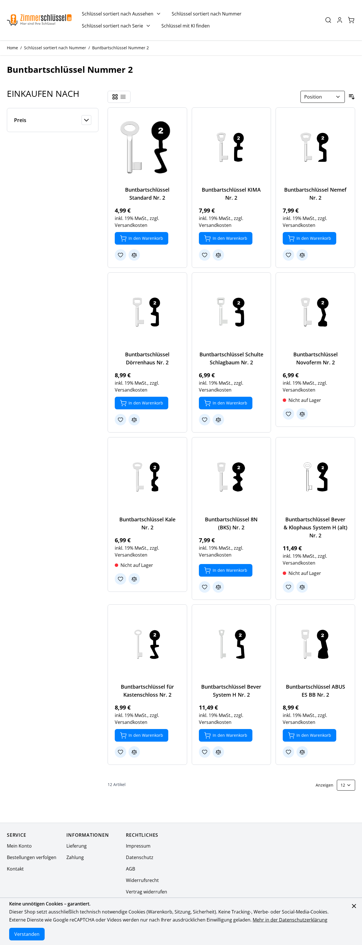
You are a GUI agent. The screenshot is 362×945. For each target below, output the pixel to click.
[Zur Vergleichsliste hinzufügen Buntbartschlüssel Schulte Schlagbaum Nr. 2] (218, 419)
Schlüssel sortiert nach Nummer (207, 14)
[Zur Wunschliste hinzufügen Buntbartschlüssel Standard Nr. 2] (120, 255)
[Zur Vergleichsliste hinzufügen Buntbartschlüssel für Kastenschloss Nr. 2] (134, 752)
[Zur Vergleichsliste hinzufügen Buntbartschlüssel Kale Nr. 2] (134, 579)
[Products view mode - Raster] (115, 96)
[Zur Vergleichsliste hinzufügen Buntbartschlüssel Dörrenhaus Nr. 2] (134, 419)
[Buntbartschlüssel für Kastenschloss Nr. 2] (147, 644)
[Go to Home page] (39, 20)
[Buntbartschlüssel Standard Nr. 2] (147, 147)
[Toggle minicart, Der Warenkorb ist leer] (351, 20)
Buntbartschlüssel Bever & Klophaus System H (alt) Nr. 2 (315, 527)
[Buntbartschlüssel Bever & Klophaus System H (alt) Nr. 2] (315, 477)
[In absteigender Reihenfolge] (351, 96)
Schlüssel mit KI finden (185, 26)
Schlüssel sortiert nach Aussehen (117, 14)
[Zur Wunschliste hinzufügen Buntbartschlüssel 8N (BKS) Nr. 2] (204, 587)
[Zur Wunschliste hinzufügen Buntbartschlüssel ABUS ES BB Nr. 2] (288, 752)
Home (12, 47)
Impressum (138, 846)
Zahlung (75, 857)
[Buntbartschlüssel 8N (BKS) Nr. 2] (231, 477)
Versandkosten (131, 225)
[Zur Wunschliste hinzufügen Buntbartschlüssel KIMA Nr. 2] (204, 255)
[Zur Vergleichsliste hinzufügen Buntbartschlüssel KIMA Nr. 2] (218, 255)
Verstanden (26, 934)
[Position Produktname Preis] (322, 97)
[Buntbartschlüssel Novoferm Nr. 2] (315, 312)
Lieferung (76, 846)
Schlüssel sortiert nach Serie (112, 26)
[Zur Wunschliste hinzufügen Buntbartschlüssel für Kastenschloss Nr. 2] (120, 752)
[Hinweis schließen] (354, 906)
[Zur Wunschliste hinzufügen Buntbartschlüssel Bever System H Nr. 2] (204, 752)
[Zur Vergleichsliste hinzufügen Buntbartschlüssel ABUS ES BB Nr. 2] (302, 752)
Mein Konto (19, 846)
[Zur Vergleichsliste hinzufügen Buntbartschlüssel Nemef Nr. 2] (302, 255)
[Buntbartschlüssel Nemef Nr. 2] (315, 147)
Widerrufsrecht (142, 880)
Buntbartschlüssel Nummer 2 (120, 47)
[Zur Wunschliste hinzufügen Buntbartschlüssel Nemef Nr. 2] (288, 255)
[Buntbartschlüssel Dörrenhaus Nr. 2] (147, 312)
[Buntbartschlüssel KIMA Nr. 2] (231, 147)
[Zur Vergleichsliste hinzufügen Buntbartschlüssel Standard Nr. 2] (134, 255)
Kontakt (15, 869)
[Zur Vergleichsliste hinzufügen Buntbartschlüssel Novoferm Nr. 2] (302, 414)
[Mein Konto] (340, 20)
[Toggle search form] (328, 20)
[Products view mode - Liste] (123, 96)
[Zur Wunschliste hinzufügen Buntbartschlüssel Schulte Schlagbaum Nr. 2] (204, 419)
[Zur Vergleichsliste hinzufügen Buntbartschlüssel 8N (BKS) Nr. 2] (218, 587)
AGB (130, 869)
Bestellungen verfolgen (31, 857)
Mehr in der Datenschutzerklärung (290, 920)
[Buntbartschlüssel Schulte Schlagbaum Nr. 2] (231, 312)
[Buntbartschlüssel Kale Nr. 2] (147, 477)
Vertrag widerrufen (146, 892)
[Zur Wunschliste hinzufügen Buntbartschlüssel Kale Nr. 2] (120, 579)
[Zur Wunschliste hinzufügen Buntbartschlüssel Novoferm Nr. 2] (288, 414)
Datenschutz (139, 857)
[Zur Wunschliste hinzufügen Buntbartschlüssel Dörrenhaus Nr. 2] (120, 419)
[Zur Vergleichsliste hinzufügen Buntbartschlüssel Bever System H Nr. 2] (218, 752)
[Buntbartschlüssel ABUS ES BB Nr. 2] (315, 644)
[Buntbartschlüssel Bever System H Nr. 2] (231, 644)
